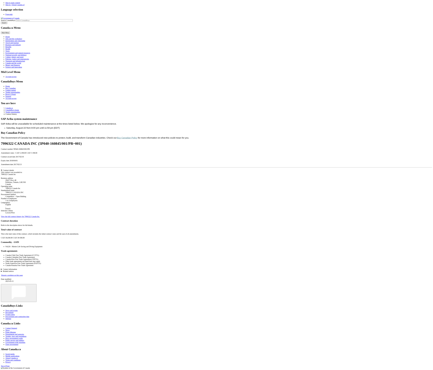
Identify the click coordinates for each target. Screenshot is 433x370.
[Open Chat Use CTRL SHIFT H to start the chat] (19, 293)
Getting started (10, 90)
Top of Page (5, 366)
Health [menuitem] (7, 49)
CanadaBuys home (12, 110)
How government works (14, 338)
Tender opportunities (12, 92)
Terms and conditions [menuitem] (13, 360)
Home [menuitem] (7, 37)
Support (8, 96)
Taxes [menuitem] (7, 51)
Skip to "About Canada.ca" (15, 5)
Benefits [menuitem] (8, 47)
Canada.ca (9, 108)
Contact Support (11, 328)
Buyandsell (9, 312)
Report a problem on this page (12, 275)
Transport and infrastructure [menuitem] (15, 61)
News (7, 330)
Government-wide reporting (15, 342)
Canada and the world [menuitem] (13, 63)
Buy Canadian (10, 88)
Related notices (8, 271)
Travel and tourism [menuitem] (12, 43)
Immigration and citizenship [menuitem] (15, 41)
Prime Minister (10, 332)
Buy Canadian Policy (127, 138)
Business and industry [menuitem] (13, 45)
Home (7, 86)
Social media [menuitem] (10, 354)
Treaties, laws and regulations (15, 336)
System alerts (10, 315)
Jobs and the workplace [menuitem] (13, 39)
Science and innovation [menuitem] (13, 67)
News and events (11, 310)
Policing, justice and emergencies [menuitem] (17, 59)
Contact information (10, 269)
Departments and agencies (14, 334)
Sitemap (8, 319)
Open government (11, 344)
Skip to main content (12, 3)
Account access (10, 77)
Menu (5, 33)
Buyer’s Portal (10, 94)
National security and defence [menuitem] (15, 55)
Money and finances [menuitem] (12, 65)
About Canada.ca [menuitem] (11, 358)
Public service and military (14, 340)
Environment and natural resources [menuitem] (17, 53)
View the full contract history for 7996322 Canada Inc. (20, 216)
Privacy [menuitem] (8, 362)
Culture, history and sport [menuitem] (14, 57)
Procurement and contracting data (17, 317)
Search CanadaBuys (8, 20)
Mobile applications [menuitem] (12, 356)
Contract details (8, 170)
